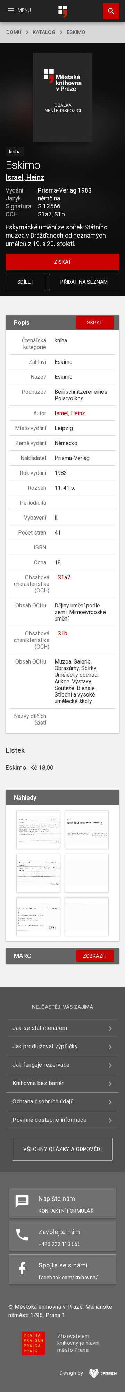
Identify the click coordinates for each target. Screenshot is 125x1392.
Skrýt (94, 322)
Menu (19, 10)
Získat (62, 262)
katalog (44, 32)
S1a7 (64, 577)
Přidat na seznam (84, 282)
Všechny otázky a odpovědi (62, 1149)
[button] (62, 97)
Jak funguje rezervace (41, 1064)
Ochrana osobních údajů (43, 1101)
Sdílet (25, 282)
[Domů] (62, 12)
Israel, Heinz (25, 177)
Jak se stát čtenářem (39, 1028)
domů (14, 32)
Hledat (109, 11)
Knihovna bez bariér (38, 1083)
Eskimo (76, 32)
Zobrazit (95, 956)
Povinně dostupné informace (49, 1120)
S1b (62, 633)
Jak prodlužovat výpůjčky (45, 1046)
